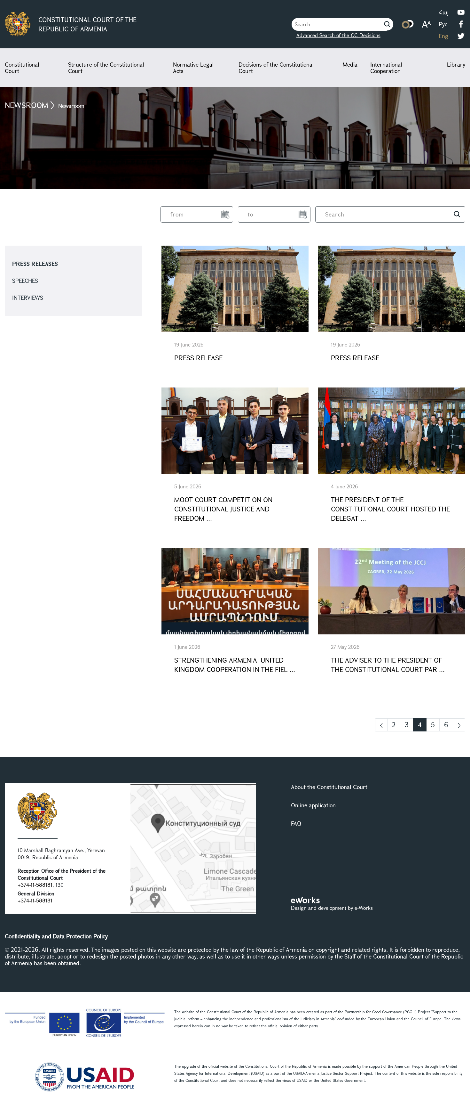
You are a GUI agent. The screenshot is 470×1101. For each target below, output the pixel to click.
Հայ (444, 12)
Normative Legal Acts (193, 67)
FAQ (296, 823)
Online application (313, 805)
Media (350, 64)
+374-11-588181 (35, 884)
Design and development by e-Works (332, 907)
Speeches (25, 280)
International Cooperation (386, 67)
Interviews (27, 297)
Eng (443, 36)
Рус (443, 24)
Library (456, 64)
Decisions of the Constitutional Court (276, 67)
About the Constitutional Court (329, 787)
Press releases (35, 263)
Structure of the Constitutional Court (106, 67)
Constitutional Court (22, 67)
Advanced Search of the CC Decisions (338, 35)
